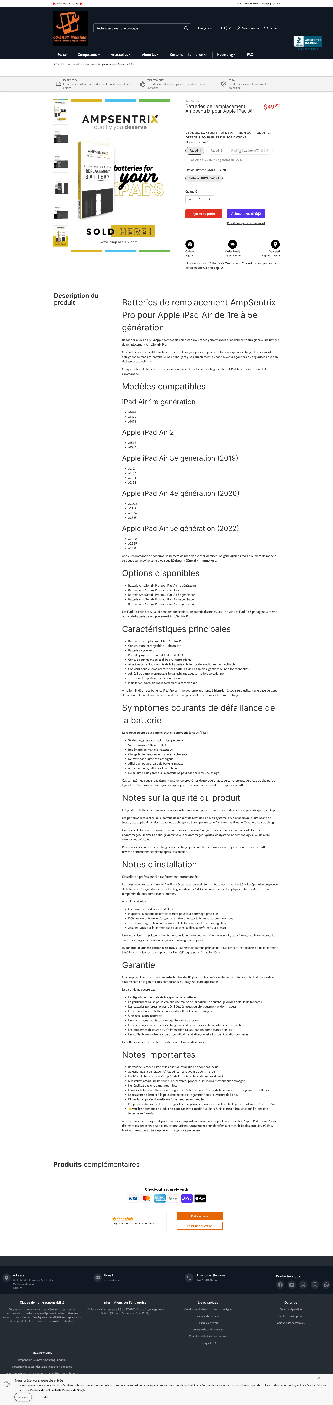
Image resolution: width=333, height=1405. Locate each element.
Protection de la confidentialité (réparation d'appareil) (42, 1366)
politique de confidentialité (208, 1329)
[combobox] (142, 28)
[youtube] (292, 1284)
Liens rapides (208, 1302)
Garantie (290, 1302)
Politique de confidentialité (45, 1390)
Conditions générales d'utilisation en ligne (208, 1309)
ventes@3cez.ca (271, 3)
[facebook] (280, 1284)
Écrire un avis (200, 1216)
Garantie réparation (291, 1309)
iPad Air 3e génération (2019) (250, 150)
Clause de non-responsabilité (42, 1302)
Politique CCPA (208, 1343)
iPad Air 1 (195, 150)
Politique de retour (208, 1322)
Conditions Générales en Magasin (208, 1336)
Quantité (191, 191)
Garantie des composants (290, 1316)
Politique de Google (74, 1390)
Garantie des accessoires (291, 1322)
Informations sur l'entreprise (125, 1302)
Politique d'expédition (208, 1316)
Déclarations (42, 1353)
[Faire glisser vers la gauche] (73, 176)
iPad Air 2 (216, 150)
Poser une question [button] (200, 1226)
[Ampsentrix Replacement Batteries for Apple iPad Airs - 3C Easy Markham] (60, 110)
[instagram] (315, 1284)
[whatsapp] (326, 1284)
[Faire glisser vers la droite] (168, 176)
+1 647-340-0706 (248, 3)
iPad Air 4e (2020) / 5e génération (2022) (216, 160)
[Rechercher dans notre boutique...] (186, 28)
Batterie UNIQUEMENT (204, 178)
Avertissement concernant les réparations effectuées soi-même (42, 1373)
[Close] (318, 1378)
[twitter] (303, 1284)
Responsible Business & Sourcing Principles (42, 1360)
